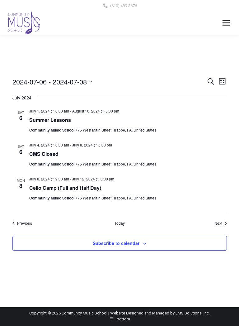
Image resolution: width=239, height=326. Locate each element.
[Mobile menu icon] (226, 23)
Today (120, 223)
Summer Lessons (50, 119)
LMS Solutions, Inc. (193, 313)
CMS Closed (44, 153)
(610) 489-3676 (123, 5)
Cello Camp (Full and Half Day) (65, 187)
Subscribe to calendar (116, 243)
